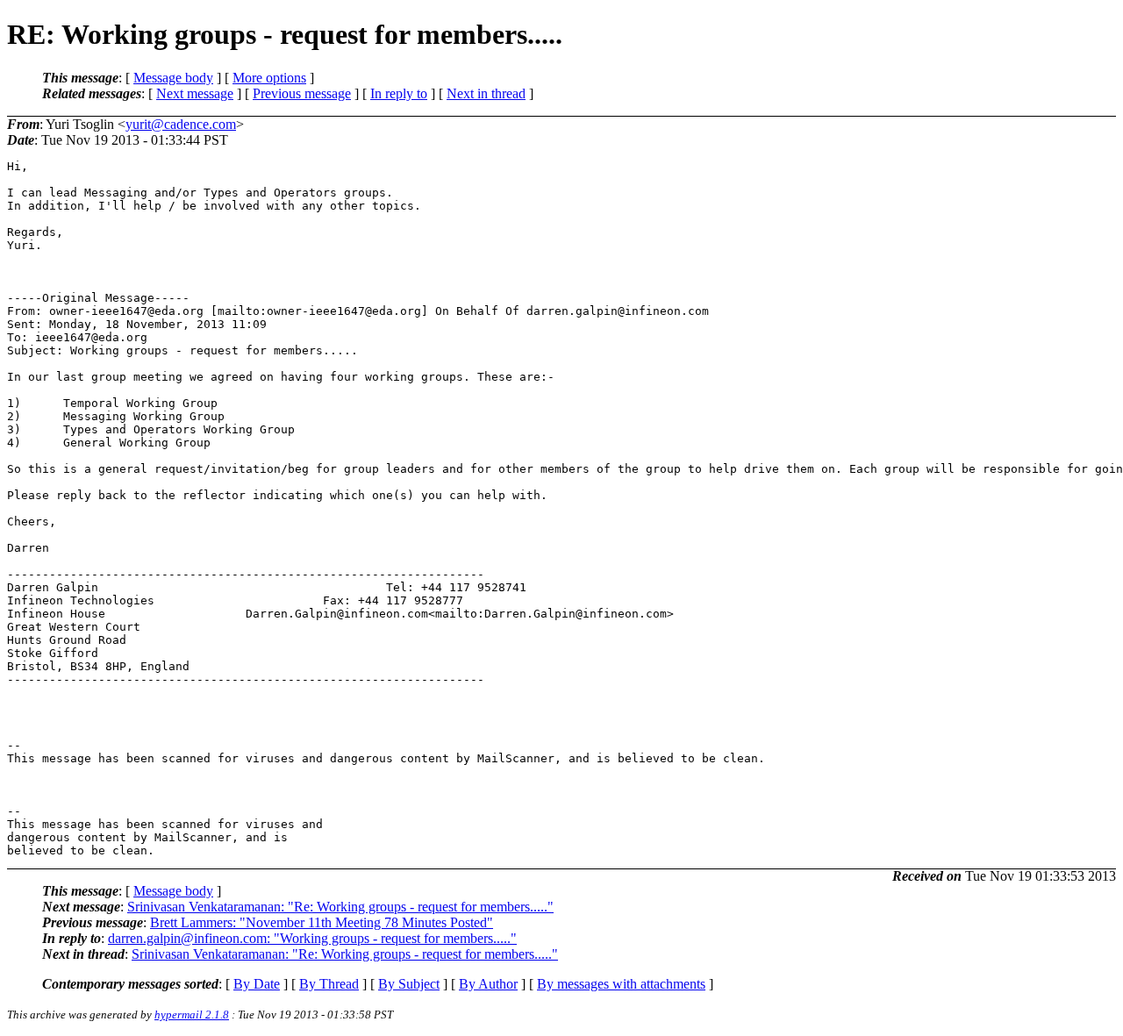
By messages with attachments (621, 983)
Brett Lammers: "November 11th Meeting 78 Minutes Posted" (321, 922)
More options (269, 77)
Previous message (302, 93)
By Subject (409, 983)
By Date (256, 983)
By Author (488, 983)
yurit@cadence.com (180, 124)
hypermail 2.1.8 (191, 1014)
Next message (194, 93)
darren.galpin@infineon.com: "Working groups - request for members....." (312, 938)
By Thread (329, 983)
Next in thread (486, 93)
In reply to (398, 93)
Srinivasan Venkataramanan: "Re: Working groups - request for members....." (340, 906)
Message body (173, 77)
